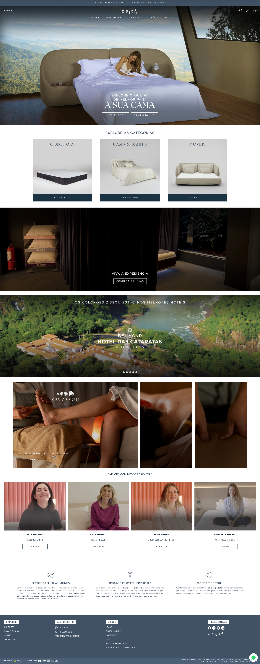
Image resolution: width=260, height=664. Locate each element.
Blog (108, 639)
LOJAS (168, 18)
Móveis (7, 635)
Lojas (109, 627)
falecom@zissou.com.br (67, 636)
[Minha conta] (247, 10)
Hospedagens (112, 635)
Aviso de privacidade (116, 643)
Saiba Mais (35, 547)
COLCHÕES (93, 18)
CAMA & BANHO (136, 18)
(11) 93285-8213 (65, 632)
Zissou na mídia (113, 631)
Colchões (9, 627)
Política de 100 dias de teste (120, 647)
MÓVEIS (155, 18)
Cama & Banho (11, 631)
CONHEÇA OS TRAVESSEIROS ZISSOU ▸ (148, 3)
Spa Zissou (9, 639)
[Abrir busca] (241, 10)
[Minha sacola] (254, 10)
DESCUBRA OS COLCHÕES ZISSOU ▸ (110, 3)
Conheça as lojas (130, 281)
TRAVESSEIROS (113, 18)
